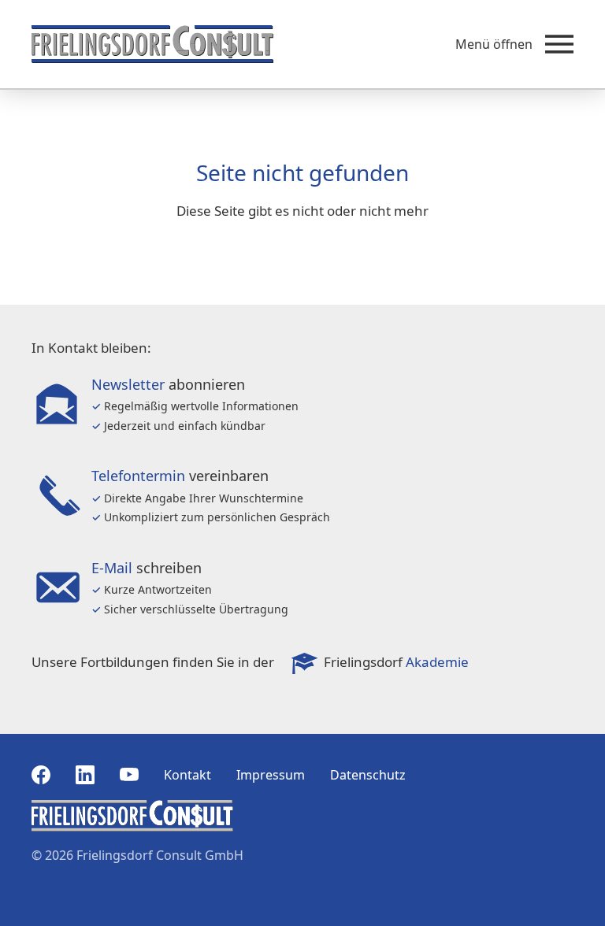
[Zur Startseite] (152, 44)
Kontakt (187, 775)
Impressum (270, 775)
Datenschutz (368, 775)
